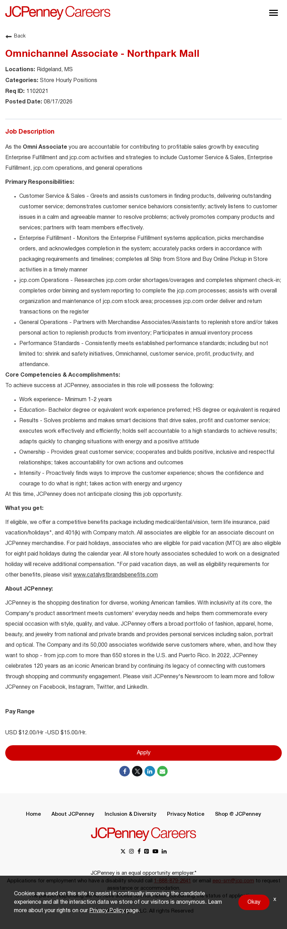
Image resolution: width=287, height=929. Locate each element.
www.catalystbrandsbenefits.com (115, 575)
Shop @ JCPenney (238, 814)
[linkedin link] (164, 852)
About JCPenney (72, 814)
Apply (143, 752)
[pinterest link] (146, 852)
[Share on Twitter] (137, 771)
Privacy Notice (185, 814)
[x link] (123, 852)
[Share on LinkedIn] (150, 771)
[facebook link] (139, 852)
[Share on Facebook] (124, 771)
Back (20, 36)
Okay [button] (253, 902)
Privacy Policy (107, 910)
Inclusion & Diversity (130, 814)
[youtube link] (155, 852)
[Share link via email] (162, 771)
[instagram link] (131, 852)
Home (33, 814)
